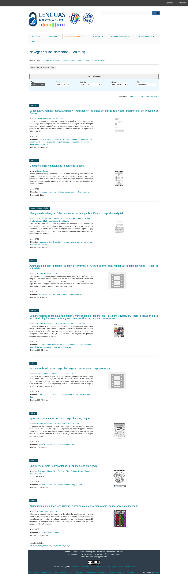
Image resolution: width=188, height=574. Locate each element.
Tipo (139, 82)
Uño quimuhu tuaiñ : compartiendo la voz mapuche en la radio (63, 466)
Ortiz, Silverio (64, 221)
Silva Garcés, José (56, 118)
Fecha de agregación (149, 96)
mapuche (51, 294)
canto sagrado (44, 395)
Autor (33, 82)
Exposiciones (52, 36)
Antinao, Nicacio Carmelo (57, 424)
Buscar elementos (68, 61)
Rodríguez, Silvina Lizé (47, 471)
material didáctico (75, 294)
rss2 (66, 546)
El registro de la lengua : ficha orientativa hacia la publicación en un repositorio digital (76, 213)
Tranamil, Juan (56, 374)
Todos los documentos (73, 36)
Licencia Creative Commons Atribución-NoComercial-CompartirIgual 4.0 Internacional (103, 567)
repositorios (34, 144)
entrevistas (43, 294)
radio (80, 485)
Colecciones (35, 36)
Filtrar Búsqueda (94, 76)
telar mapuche (83, 192)
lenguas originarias (47, 142)
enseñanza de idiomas (47, 192)
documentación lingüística (50, 139)
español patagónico (71, 139)
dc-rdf (40, 546)
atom (32, 546)
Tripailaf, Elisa (71, 219)
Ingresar (169, 3)
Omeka (156, 572)
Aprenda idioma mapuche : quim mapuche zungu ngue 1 (60, 418)
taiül (31, 397)
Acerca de (96, 36)
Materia (83, 82)
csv (36, 546)
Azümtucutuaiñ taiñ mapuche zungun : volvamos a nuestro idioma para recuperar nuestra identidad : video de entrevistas (94, 267)
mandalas (60, 192)
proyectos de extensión (82, 142)
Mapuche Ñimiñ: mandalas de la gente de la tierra (56, 165)
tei (70, 546)
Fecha (58, 82)
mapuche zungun (53, 532)
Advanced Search (154, 13)
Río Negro (44, 144)
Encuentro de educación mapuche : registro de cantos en (70, 368)
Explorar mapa (83, 61)
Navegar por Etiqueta (51, 61)
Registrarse (180, 3)
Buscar (158, 13)
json (53, 546)
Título (132, 96)
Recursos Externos (144, 36)
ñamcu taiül (77, 395)
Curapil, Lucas (42, 118)
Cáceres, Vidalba (43, 374)
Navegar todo (34, 61)
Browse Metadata (98, 61)
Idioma (113, 82)
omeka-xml (60, 546)
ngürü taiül (87, 395)
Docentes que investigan (120, 36)
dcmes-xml (47, 546)
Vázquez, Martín (42, 221)
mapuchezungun (63, 142)
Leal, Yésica (53, 221)
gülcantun (54, 395)
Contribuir (34, 42)
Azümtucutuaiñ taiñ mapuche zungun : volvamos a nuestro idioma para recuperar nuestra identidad (83, 506)
